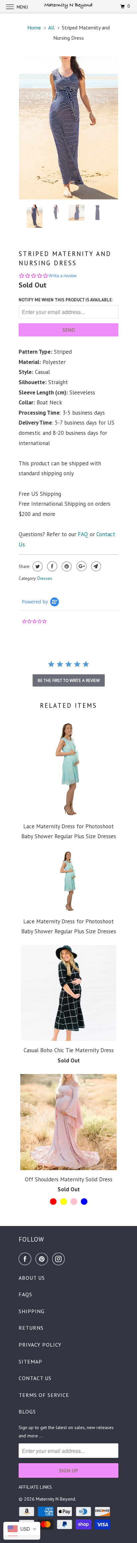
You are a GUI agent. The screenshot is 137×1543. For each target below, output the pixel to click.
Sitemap (30, 1361)
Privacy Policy (40, 1344)
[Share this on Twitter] (37, 566)
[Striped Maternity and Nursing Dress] (68, 128)
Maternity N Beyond (55, 1499)
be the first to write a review (69, 680)
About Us (32, 1277)
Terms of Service (44, 1395)
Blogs (27, 1411)
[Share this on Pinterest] (66, 566)
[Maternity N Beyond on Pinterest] (43, 1259)
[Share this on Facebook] (51, 566)
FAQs (25, 1294)
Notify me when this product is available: (66, 300)
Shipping (32, 1311)
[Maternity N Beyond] (68, 6)
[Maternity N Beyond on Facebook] (26, 1259)
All (51, 27)
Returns (31, 1327)
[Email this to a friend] (95, 566)
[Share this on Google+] (80, 566)
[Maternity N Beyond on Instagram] (60, 1259)
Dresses (44, 578)
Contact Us (35, 1378)
